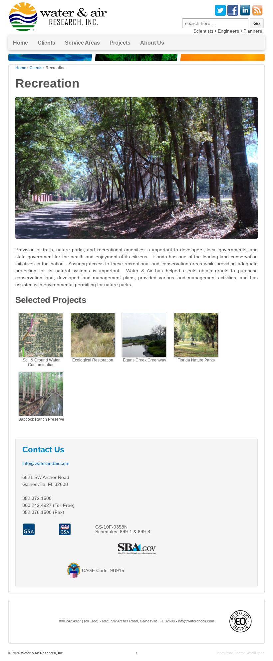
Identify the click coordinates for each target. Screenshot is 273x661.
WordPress (255, 653)
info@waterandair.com (46, 463)
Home (20, 43)
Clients (36, 68)
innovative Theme (231, 653)
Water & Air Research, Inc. (42, 653)
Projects (120, 43)
